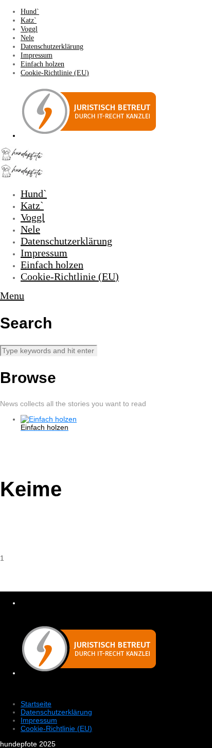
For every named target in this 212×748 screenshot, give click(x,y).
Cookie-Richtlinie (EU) (55, 73)
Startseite (36, 704)
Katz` (29, 20)
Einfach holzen (42, 64)
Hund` (30, 11)
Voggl (29, 29)
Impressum (36, 55)
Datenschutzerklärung (52, 46)
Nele (27, 38)
